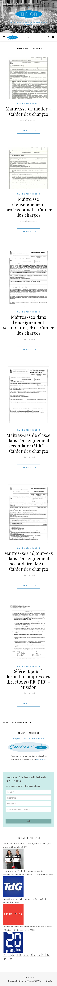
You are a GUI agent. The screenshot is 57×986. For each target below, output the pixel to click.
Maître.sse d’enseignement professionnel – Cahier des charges (28, 207)
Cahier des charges (28, 104)
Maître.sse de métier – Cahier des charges (28, 111)
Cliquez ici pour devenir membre (28, 738)
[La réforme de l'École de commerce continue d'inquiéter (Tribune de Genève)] (28, 886)
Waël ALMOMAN (33, 981)
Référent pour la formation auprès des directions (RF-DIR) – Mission (28, 679)
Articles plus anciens (19, 722)
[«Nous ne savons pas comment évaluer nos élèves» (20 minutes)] (28, 942)
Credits (49, 981)
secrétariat (40, 759)
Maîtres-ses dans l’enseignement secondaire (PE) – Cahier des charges (28, 325)
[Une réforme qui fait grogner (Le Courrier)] (28, 914)
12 (48, 954)
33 (11, 959)
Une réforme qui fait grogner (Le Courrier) (23, 899)
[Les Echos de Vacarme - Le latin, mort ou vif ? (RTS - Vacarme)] (28, 859)
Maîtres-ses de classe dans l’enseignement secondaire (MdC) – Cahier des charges (28, 443)
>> (16, 959)
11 (43, 954)
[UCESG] (28, 13)
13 (5, 959)
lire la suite (28, 130)
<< (5, 954)
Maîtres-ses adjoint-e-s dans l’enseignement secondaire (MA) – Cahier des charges (28, 561)
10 (38, 954)
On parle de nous (28, 838)
